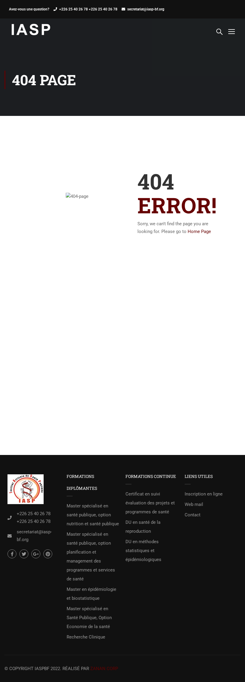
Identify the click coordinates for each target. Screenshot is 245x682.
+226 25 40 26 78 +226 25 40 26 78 (88, 9)
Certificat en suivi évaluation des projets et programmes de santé (150, 503)
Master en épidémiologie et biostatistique (91, 594)
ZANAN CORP (104, 668)
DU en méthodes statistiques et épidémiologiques (143, 550)
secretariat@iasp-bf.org (145, 9)
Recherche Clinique (86, 637)
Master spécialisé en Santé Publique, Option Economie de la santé (89, 617)
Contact (192, 515)
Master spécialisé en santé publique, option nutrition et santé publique (93, 514)
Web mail (194, 504)
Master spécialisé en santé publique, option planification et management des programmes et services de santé (91, 557)
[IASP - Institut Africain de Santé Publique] (31, 31)
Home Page (199, 231)
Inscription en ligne (204, 494)
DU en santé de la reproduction (142, 527)
